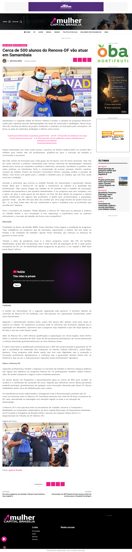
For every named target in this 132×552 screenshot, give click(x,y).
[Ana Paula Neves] (4, 61)
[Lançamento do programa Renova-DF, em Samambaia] (46, 445)
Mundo (101, 201)
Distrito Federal (20, 45)
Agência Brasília (15, 470)
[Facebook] (114, 22)
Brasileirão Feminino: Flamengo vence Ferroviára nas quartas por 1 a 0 (107, 195)
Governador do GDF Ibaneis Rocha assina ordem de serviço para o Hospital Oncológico (71, 495)
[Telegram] (89, 60)
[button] (17, 21)
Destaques (7, 45)
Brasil (100, 177)
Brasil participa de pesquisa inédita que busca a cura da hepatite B (107, 171)
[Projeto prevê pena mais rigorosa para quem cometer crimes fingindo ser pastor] (123, 181)
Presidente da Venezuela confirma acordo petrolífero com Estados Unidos (107, 206)
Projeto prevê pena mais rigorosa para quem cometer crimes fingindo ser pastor (106, 183)
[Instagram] (119, 22)
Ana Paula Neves (16, 61)
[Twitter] (123, 22)
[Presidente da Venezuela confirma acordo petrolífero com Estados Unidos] (123, 205)
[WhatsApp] (84, 60)
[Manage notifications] (4, 547)
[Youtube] (127, 22)
